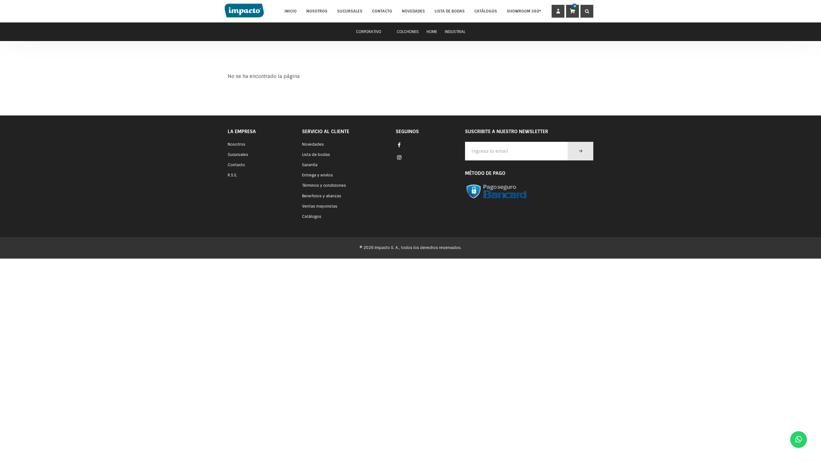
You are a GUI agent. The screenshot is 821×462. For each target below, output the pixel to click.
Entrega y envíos (317, 175)
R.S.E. (232, 175)
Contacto (382, 11)
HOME (432, 31)
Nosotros (316, 11)
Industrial (455, 31)
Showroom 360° (524, 11)
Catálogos (485, 11)
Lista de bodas (450, 11)
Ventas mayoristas (319, 206)
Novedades (413, 11)
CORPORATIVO (368, 31)
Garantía (309, 164)
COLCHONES (408, 31)
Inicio (290, 11)
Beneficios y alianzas (321, 196)
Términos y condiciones (324, 185)
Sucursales (349, 11)
